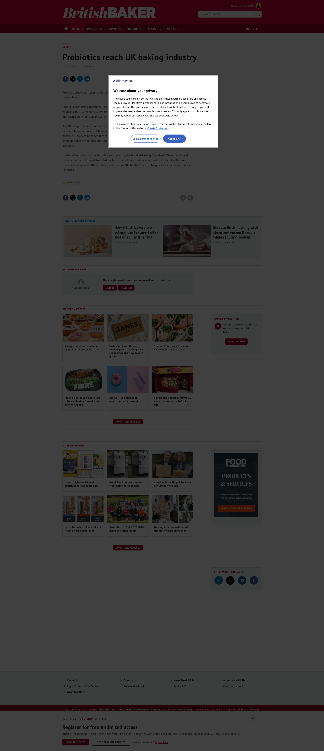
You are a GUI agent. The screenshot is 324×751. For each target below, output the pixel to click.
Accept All (174, 138)
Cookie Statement (158, 128)
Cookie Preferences (146, 138)
